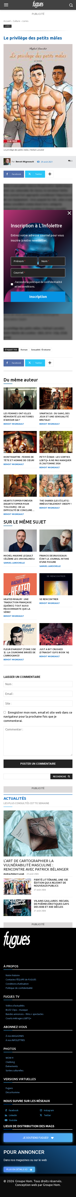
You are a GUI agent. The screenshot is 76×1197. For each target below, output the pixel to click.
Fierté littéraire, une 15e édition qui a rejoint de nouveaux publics (51, 882)
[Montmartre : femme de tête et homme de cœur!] (20, 442)
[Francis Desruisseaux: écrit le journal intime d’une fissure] (56, 540)
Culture (16, 21)
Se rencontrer (48, 599)
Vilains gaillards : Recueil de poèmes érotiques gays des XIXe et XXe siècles (51, 903)
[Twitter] (41, 1115)
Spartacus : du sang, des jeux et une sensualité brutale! (54, 416)
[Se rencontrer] (56, 584)
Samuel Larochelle (14, 563)
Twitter (47, 1115)
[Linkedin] (6, 1115)
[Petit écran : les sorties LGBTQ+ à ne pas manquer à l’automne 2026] (56, 442)
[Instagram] (41, 1110)
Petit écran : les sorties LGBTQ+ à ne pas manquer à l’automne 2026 (55, 460)
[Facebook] (6, 1110)
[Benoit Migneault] (8, 161)
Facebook (13, 1110)
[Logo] (38, 4)
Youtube (13, 1120)
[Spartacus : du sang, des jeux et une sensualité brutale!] (56, 398)
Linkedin (13, 1115)
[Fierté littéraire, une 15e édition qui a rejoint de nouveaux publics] (17, 886)
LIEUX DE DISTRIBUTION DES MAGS (29, 1126)
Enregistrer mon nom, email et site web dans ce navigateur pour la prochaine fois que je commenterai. (38, 716)
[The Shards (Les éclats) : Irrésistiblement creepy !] (56, 485)
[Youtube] (6, 1120)
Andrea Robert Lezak (14, 874)
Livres (25, 21)
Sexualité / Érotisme (41, 349)
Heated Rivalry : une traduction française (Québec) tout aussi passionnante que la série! (18, 605)
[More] (50, 174)
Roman (24, 349)
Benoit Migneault (25, 161)
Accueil (7, 21)
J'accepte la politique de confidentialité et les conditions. (38, 284)
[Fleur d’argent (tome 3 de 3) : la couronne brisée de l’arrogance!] (20, 634)
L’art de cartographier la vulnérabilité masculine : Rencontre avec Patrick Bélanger (36, 865)
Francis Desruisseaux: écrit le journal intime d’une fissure (54, 558)
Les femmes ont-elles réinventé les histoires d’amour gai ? (19, 416)
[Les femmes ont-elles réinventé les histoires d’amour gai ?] (20, 398)
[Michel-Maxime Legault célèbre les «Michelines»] (20, 540)
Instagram (49, 1110)
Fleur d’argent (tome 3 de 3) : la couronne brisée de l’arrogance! (20, 652)
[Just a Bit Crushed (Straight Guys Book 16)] (56, 634)
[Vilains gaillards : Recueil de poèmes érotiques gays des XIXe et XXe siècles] (17, 907)
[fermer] (69, 213)
